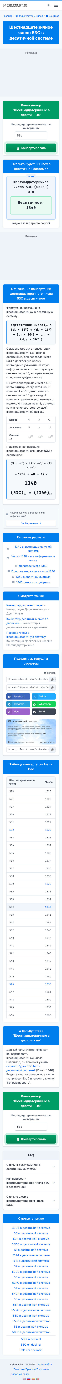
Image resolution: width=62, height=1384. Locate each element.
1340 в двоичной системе (33, 576)
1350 (48, 984)
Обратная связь (20, 1374)
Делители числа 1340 (33, 566)
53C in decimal (31, 1339)
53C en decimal (31, 1344)
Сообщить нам (29, 523)
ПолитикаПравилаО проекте (31, 1369)
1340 (48, 907)
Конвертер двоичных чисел (24, 605)
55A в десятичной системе (31, 1304)
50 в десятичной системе (31, 1233)
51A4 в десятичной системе (31, 1255)
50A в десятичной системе (31, 1238)
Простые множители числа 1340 (33, 571)
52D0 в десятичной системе (31, 1271)
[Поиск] (49, 5)
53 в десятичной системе (31, 1277)
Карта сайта (45, 1364)
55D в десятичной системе (31, 1315)
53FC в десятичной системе (31, 1282)
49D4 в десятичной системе (31, 1228)
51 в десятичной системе (31, 1249)
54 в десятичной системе (31, 1288)
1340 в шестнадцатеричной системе (33, 548)
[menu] (56, 5)
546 (11, 984)
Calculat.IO (16, 1364)
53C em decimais (31, 1350)
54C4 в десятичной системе (31, 1293)
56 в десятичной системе (31, 1326)
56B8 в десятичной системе (31, 1332)
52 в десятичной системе (31, 1266)
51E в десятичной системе (31, 1260)
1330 (48, 829)
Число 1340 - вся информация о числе (33, 558)
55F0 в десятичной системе (31, 1321)
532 (11, 829)
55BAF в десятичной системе (31, 1310)
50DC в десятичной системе (31, 1244)
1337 (48, 883)
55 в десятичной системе (31, 1299)
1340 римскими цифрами (33, 582)
